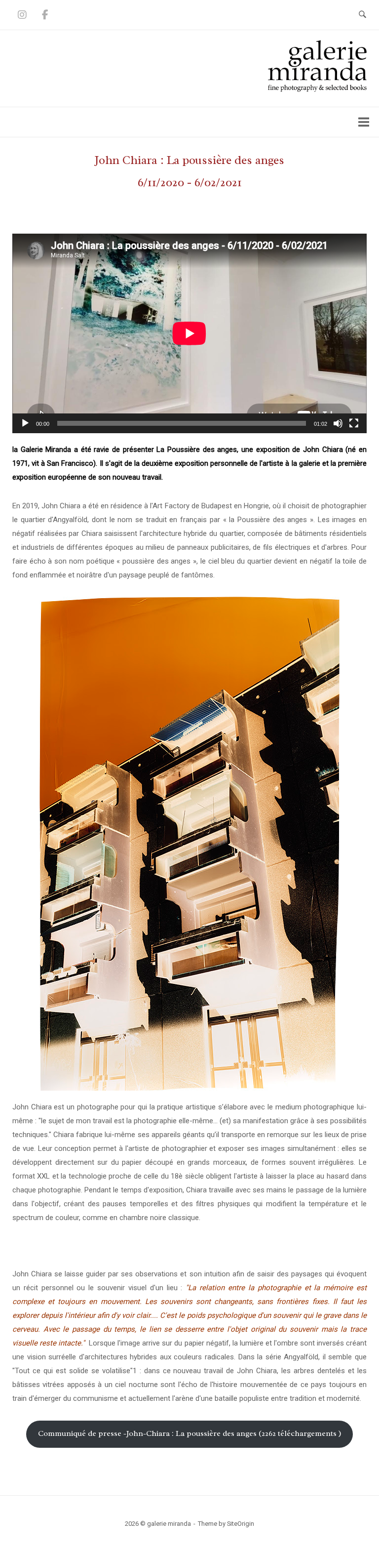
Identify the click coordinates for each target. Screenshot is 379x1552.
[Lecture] (25, 423)
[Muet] (338, 423)
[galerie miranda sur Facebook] (45, 15)
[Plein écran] (354, 423)
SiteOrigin (240, 1523)
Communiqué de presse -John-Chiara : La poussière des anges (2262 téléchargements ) (189, 1433)
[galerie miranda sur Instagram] (22, 15)
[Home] (317, 89)
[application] (189, 333)
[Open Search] (362, 14)
